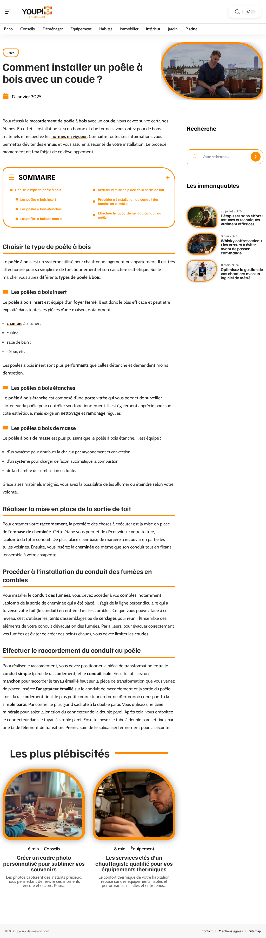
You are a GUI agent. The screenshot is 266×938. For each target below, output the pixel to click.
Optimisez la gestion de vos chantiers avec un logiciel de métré (242, 273)
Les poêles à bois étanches (41, 209)
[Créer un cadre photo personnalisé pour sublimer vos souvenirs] (43, 804)
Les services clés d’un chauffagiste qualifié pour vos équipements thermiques (134, 863)
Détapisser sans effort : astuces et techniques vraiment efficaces (242, 219)
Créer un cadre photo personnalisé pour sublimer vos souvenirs (44, 863)
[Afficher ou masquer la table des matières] (112, 178)
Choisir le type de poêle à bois (38, 189)
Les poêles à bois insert (38, 199)
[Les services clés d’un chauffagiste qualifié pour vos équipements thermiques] (133, 804)
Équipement (142, 848)
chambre (14, 323)
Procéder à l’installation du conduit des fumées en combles (128, 201)
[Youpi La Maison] (37, 11)
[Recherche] (237, 12)
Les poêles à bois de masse (41, 218)
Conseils (52, 848)
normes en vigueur (69, 136)
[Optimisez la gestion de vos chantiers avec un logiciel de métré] (202, 271)
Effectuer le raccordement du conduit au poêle (129, 215)
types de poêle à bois (79, 277)
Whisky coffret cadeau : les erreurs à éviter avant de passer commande (241, 246)
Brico (10, 53)
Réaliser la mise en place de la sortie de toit (131, 189)
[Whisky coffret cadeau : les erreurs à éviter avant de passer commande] (202, 244)
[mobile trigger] (9, 11)
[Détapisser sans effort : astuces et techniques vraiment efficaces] (202, 217)
